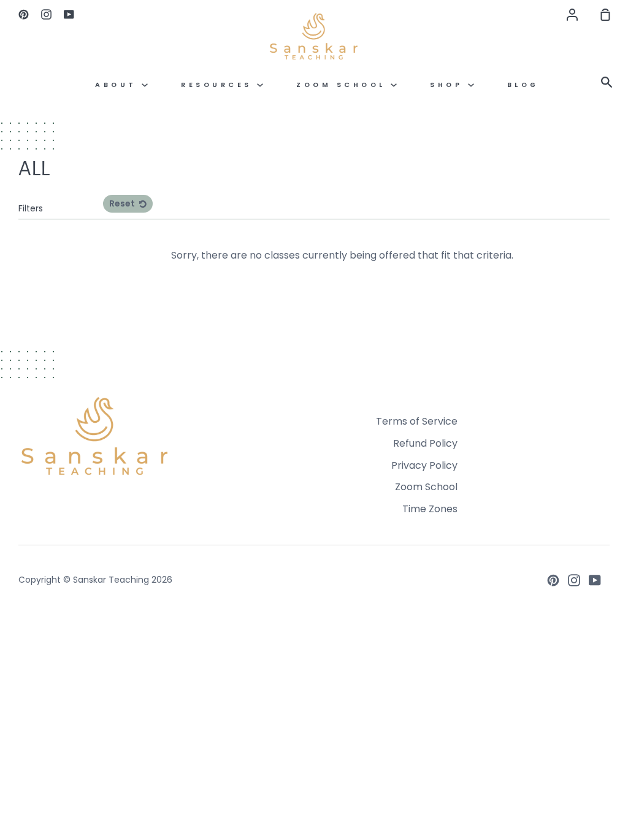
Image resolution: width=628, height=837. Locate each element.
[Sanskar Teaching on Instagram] (574, 580)
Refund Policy (425, 443)
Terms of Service (417, 421)
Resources (219, 84)
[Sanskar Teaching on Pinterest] (553, 580)
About (118, 84)
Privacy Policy (424, 465)
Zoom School (343, 84)
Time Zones (430, 509)
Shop (449, 84)
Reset (123, 203)
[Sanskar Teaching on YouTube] (595, 580)
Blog (523, 84)
